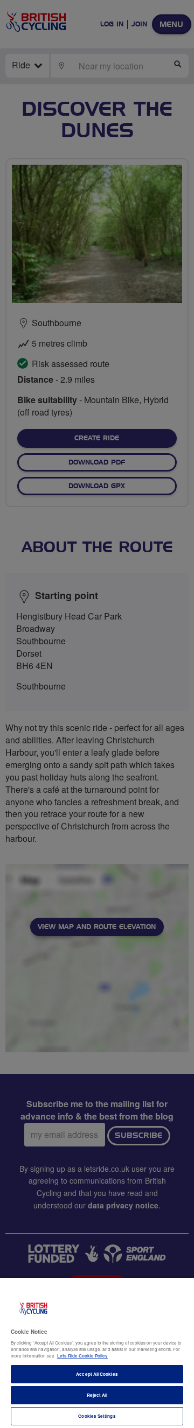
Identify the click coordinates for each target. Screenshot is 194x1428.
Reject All (97, 1395)
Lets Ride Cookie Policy (82, 1356)
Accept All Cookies (96, 1374)
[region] (97, 1353)
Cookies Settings (96, 1416)
